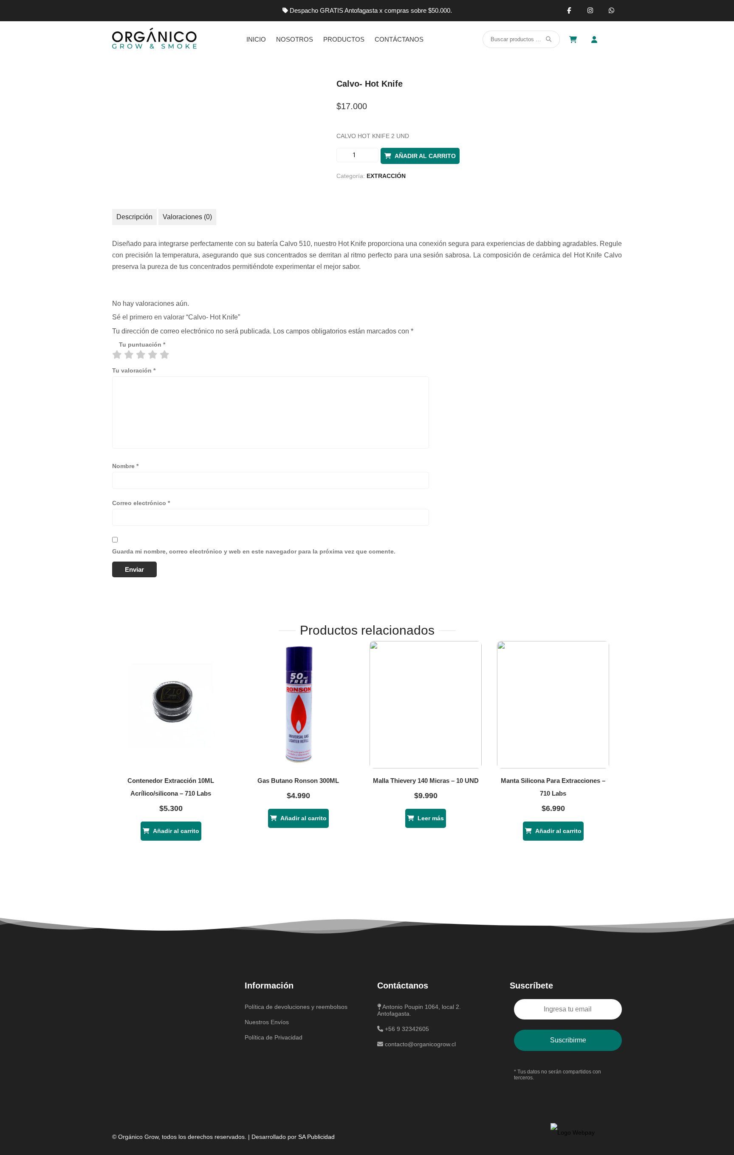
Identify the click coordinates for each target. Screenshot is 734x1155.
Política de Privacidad (273, 1037)
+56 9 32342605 (406, 1028)
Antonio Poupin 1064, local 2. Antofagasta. (419, 1010)
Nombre (125, 466)
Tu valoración (133, 370)
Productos (343, 39)
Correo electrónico (141, 503)
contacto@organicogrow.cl (419, 1044)
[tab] (134, 217)
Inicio (256, 39)
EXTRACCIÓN (386, 175)
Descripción (134, 216)
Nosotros (294, 39)
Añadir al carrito (425, 155)
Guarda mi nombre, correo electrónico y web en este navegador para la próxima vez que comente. (253, 551)
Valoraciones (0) (187, 216)
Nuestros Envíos (267, 1022)
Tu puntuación (142, 344)
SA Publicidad (316, 1136)
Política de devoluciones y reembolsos (296, 1006)
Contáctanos (399, 39)
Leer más (431, 818)
